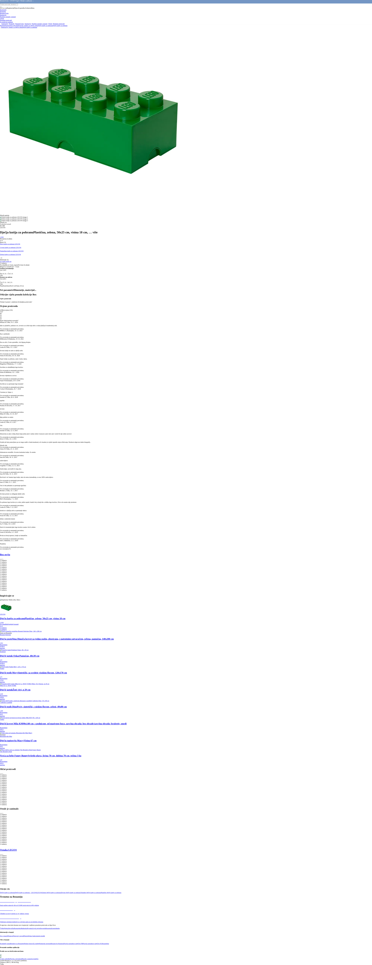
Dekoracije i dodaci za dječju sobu (27, 25)
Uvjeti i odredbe (5, 959)
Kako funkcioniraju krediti (37, 936)
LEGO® (39, 892)
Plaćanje (26, 936)
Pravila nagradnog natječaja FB (73, 943)
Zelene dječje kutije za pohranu (51, 892)
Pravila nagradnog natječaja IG (92, 943)
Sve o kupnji (4, 936)
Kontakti (2, 943)
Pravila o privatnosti (16, 959)
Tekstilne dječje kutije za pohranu (91, 892)
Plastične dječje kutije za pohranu (111, 892)
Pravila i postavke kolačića (30, 959)
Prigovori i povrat (18, 936)
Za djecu (14, 25)
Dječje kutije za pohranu (60, 25)
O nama (7, 943)
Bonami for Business (57, 943)
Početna (2, 25)
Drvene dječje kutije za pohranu (71, 892)
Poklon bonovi (28, 943)
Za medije (36, 943)
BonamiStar (105, 943)
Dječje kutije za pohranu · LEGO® (26, 892)
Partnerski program (45, 943)
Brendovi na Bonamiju (17, 943)
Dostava (10, 936)
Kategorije (8, 25)
